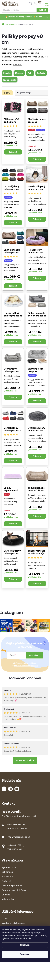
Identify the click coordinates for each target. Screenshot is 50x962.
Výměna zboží (9, 867)
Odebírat (34, 655)
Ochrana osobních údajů (14, 890)
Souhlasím (25, 954)
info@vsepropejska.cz (18, 837)
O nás (4, 919)
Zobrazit (13, 151)
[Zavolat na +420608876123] (30, 3)
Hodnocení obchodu (25, 677)
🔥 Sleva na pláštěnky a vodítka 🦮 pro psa (23, 17)
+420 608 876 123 (16, 824)
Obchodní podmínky (12, 886)
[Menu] (46, 3)
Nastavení (25, 945)
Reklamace (7, 872)
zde (29, 938)
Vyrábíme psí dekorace (13, 923)
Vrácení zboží (8, 877)
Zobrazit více (25, 760)
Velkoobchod (8, 899)
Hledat (42, 10)
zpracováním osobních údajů (26, 666)
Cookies (6, 895)
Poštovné (6, 881)
